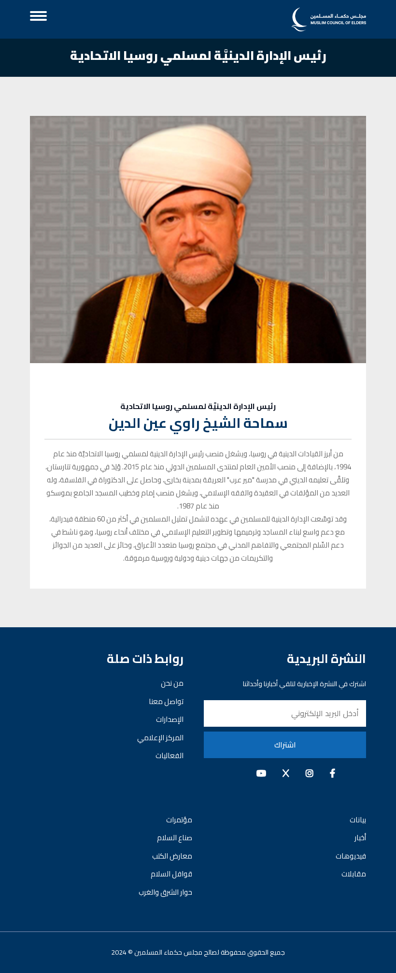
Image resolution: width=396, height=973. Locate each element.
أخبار (360, 838)
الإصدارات (170, 719)
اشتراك (285, 744)
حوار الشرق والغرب (165, 892)
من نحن (172, 683)
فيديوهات (351, 856)
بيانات (358, 820)
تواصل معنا (166, 701)
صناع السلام (174, 838)
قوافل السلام (171, 874)
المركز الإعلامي (160, 738)
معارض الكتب (172, 856)
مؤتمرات (179, 820)
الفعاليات (170, 755)
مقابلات (353, 874)
